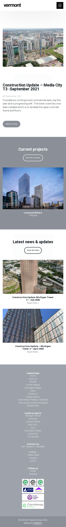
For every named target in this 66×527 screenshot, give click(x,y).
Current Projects (33, 385)
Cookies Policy (33, 406)
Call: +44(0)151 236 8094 (33, 446)
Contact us (33, 394)
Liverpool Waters (33, 422)
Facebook (33, 474)
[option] (33, 193)
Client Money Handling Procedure (33, 403)
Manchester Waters (33, 431)
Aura (33, 428)
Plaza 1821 (33, 425)
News (32, 391)
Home (33, 376)
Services (33, 382)
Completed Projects (33, 388)
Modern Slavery (33, 397)
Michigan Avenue (33, 416)
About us (33, 379)
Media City (33, 434)
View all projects (33, 158)
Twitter (33, 471)
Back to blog (11, 124)
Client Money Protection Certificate (33, 400)
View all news (33, 250)
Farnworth (33, 419)
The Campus (33, 436)
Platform (38, 523)
